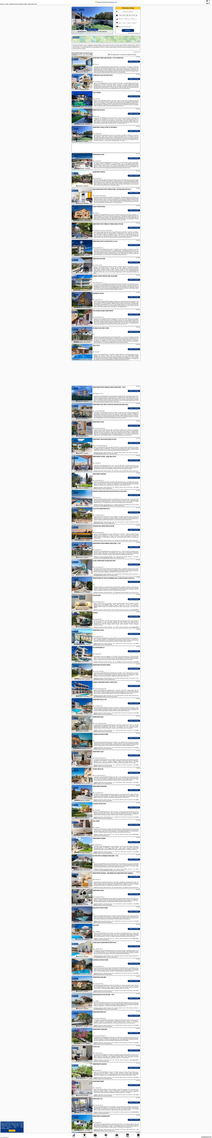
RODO (8, 1128)
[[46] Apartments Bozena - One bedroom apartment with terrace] (82, 880)
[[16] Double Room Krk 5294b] (82, 335)
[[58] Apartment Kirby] (82, 1088)
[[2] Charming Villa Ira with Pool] (82, 82)
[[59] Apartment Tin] (82, 1105)
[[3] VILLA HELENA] (82, 99)
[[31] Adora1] (82, 619)
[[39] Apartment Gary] (82, 758)
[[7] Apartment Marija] (82, 179)
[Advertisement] (106, 373)
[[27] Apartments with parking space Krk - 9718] (82, 550)
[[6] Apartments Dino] (82, 161)
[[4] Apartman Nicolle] (82, 117)
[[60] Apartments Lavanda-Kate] (82, 1123)
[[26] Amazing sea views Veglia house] (82, 533)
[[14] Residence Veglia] (82, 300)
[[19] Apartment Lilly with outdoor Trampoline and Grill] (82, 411)
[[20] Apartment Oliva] (82, 429)
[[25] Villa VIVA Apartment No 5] (82, 515)
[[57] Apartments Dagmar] (82, 1071)
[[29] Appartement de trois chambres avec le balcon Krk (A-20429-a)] (82, 585)
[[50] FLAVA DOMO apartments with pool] (82, 949)
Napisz (210, 1137)
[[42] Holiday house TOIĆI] (82, 810)
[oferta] (76, 71)
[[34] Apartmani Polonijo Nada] (82, 672)
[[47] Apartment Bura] (82, 897)
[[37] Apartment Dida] (82, 724)
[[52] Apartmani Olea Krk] (82, 984)
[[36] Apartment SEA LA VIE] (82, 706)
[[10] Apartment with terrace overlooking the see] (82, 231)
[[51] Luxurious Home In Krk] (82, 967)
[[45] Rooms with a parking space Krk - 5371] (82, 862)
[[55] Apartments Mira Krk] (82, 1036)
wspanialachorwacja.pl (106, 2)
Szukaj (128, 30)
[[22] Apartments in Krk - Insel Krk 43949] (82, 463)
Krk (73, 59)
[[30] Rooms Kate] (82, 602)
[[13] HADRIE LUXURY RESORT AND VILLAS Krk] (82, 283)
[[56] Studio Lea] (82, 1053)
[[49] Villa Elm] (82, 932)
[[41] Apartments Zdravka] (82, 793)
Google (2, 1123)
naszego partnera (113, 453)
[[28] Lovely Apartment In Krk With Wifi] (82, 567)
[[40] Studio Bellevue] (82, 776)
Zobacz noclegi (133, 61)
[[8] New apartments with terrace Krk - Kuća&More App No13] (82, 196)
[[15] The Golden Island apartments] (82, 317)
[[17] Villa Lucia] (82, 352)
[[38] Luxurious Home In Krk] (82, 741)
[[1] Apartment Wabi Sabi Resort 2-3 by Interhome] (82, 65)
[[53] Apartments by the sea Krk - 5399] (82, 1001)
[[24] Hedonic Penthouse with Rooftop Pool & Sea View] (82, 498)
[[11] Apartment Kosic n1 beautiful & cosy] (82, 248)
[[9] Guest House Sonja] (82, 213)
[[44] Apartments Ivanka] (82, 845)
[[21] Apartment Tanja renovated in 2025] (82, 446)
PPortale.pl (6, 1137)
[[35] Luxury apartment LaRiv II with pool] (82, 689)
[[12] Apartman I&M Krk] (82, 265)
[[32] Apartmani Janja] (82, 637)
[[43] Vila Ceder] (82, 828)
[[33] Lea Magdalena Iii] (82, 654)
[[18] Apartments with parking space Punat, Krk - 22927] (82, 394)
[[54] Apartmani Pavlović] (82, 1019)
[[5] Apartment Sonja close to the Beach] (82, 134)
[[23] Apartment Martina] (82, 481)
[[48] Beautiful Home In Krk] (82, 915)
